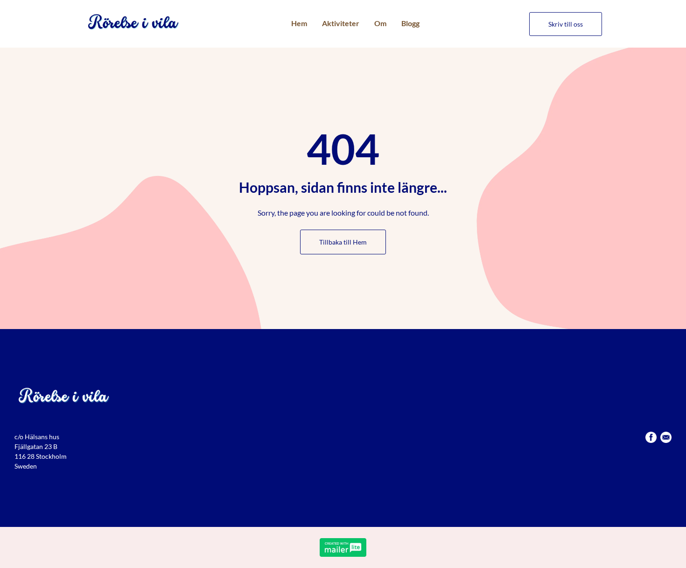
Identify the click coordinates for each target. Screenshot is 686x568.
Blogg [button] (410, 23)
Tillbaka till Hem (343, 242)
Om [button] (380, 23)
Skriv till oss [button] (565, 24)
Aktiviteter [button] (340, 23)
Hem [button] (299, 23)
